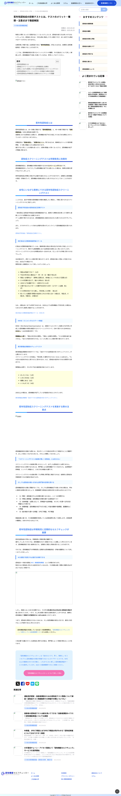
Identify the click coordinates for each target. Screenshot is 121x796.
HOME (15, 11)
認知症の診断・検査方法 (45, 760)
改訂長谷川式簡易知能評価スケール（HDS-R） (30, 313)
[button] (56, 61)
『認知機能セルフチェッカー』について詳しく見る (44, 673)
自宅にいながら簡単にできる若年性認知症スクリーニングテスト (37, 69)
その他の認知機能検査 (41, 11)
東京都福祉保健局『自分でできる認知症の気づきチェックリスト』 (37, 398)
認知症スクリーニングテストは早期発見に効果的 (32, 66)
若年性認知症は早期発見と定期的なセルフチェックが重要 (35, 73)
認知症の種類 (86, 31)
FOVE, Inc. (58, 795)
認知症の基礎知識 (87, 24)
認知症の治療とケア (88, 46)
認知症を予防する (87, 54)
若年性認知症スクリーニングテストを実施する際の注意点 (35, 71)
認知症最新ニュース (88, 69)
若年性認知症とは (23, 64)
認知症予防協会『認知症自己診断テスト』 (29, 233)
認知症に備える (87, 61)
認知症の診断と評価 (26, 11)
